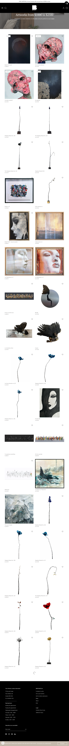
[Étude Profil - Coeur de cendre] (19, 226)
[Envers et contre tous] (19, 296)
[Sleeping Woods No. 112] (19, 650)
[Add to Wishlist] (32, 36)
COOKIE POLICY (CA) (40, 710)
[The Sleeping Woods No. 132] (19, 155)
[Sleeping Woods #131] (49, 155)
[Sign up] (25, 729)
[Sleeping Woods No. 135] (19, 119)
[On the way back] (49, 438)
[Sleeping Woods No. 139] (49, 367)
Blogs (37, 698)
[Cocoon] (49, 332)
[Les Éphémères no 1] (49, 261)
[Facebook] (6, 734)
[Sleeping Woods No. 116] (19, 579)
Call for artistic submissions (42, 696)
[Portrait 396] (49, 402)
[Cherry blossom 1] (49, 190)
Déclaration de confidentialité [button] (44, 743)
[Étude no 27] (19, 190)
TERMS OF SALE (39, 712)
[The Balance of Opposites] (49, 473)
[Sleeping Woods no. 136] (19, 402)
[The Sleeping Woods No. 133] (49, 119)
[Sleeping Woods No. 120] (49, 650)
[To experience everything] (19, 438)
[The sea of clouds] (19, 509)
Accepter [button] (62, 743)
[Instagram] (9, 734)
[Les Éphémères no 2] (19, 261)
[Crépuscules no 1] (49, 226)
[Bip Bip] (49, 296)
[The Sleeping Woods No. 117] (49, 579)
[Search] (5, 8)
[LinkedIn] (15, 734)
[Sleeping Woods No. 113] (49, 615)
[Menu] (2, 7)
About (37, 700)
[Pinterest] (12, 734)
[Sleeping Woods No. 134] (49, 509)
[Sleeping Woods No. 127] (49, 544)
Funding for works (40, 691)
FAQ (37, 703)
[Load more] (34, 673)
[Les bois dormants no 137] (19, 367)
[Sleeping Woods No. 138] (19, 544)
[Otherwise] (19, 473)
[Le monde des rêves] (19, 332)
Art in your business (40, 693)
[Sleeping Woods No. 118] (19, 615)
